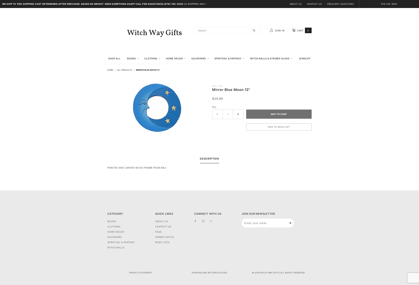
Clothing (150, 58)
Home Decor (174, 58)
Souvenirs (198, 58)
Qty (214, 107)
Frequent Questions (340, 4)
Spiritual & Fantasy (228, 58)
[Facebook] (197, 222)
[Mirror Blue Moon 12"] (157, 109)
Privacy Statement (140, 272)
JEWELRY (305, 58)
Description (209, 158)
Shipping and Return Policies (209, 272)
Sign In (279, 30)
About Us (295, 4)
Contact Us (314, 4)
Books (131, 58)
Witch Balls (115, 247)
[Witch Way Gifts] (149, 30)
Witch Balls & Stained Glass (270, 58)
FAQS (158, 231)
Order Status (164, 237)
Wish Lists (162, 242)
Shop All (114, 58)
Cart (302, 30)
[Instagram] (204, 222)
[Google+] (212, 222)
